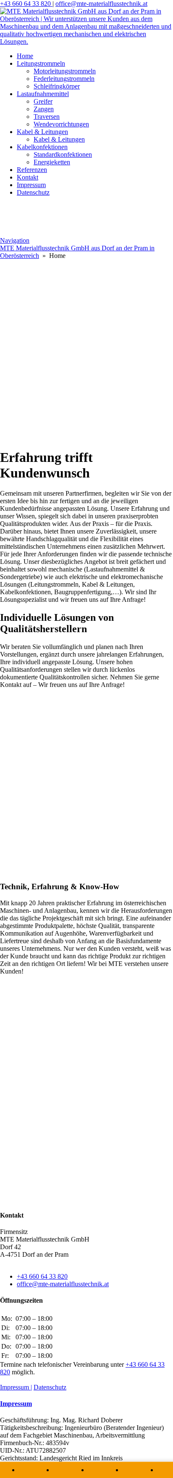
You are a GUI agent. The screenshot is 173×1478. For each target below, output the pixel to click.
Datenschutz (33, 192)
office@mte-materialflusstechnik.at (101, 3)
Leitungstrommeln (41, 63)
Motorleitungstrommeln (65, 71)
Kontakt (27, 177)
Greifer (43, 101)
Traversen (47, 116)
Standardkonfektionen (63, 154)
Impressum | (16, 1387)
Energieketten (52, 162)
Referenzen (32, 169)
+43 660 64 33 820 (26, 3)
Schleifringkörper (57, 86)
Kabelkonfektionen (42, 146)
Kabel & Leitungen (42, 131)
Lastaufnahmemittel (43, 93)
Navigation (14, 240)
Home (25, 55)
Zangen (44, 109)
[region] (86, 350)
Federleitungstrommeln (64, 78)
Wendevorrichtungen (61, 124)
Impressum (31, 184)
